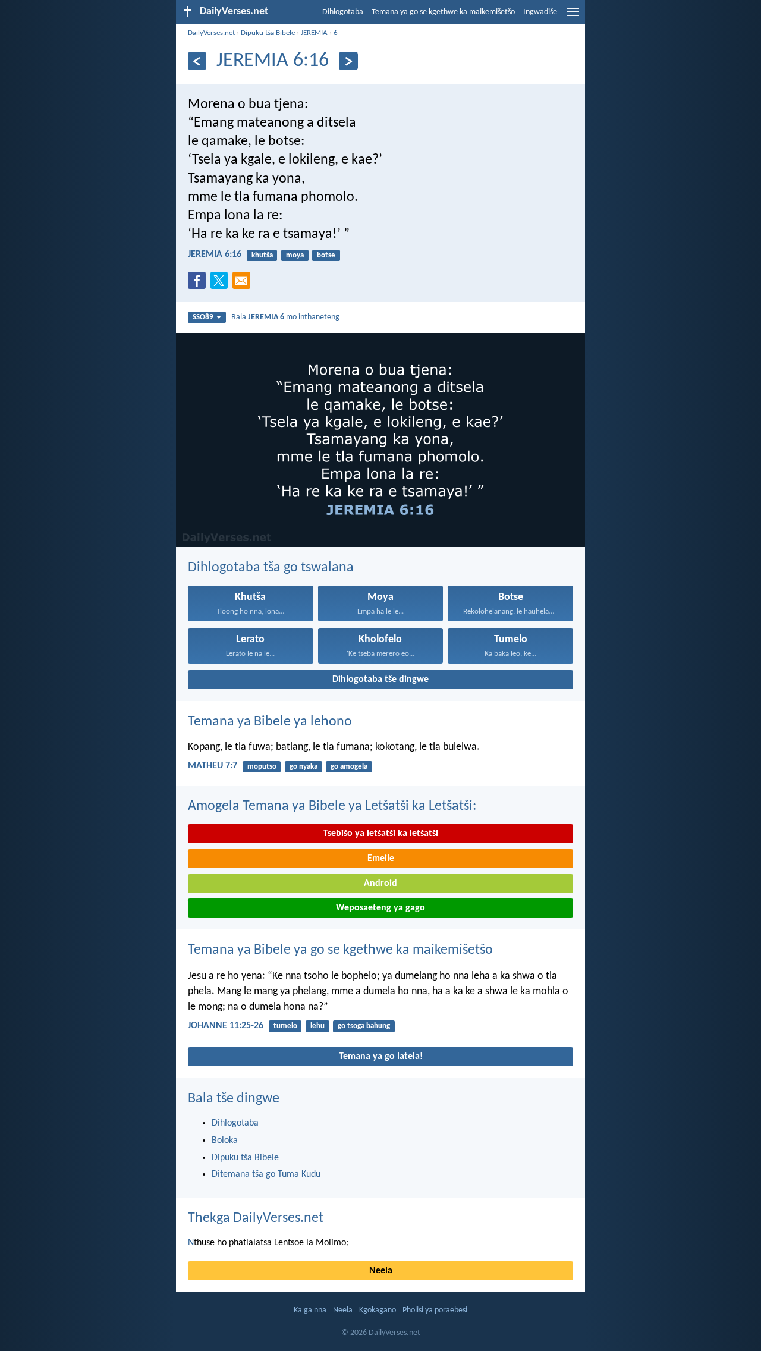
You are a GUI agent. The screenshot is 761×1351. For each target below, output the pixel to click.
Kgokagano (377, 1310)
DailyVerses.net (211, 33)
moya (295, 255)
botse (326, 255)
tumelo (285, 1026)
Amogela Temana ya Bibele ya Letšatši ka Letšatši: (332, 806)
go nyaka (303, 767)
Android (380, 883)
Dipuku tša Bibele (268, 33)
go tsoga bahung (364, 1026)
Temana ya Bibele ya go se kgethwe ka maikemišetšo (340, 950)
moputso (261, 767)
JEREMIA (314, 33)
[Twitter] (221, 284)
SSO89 (203, 317)
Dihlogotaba (342, 12)
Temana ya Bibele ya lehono (270, 722)
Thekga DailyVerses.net (255, 1218)
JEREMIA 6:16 (214, 254)
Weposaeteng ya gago (380, 908)
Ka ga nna (310, 1310)
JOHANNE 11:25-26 (225, 1025)
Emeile (380, 858)
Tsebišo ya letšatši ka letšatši (380, 833)
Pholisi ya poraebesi (434, 1310)
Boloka (225, 1140)
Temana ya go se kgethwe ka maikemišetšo (443, 12)
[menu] (573, 16)
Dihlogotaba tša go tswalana (271, 568)
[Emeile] (243, 284)
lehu (317, 1026)
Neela (380, 1270)
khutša (262, 255)
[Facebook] (199, 284)
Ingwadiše (540, 12)
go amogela (349, 767)
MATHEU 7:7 (212, 766)
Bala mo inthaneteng (285, 317)
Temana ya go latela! (381, 1056)
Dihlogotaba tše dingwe (380, 679)
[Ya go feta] (197, 61)
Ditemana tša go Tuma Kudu (266, 1174)
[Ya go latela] (348, 61)
